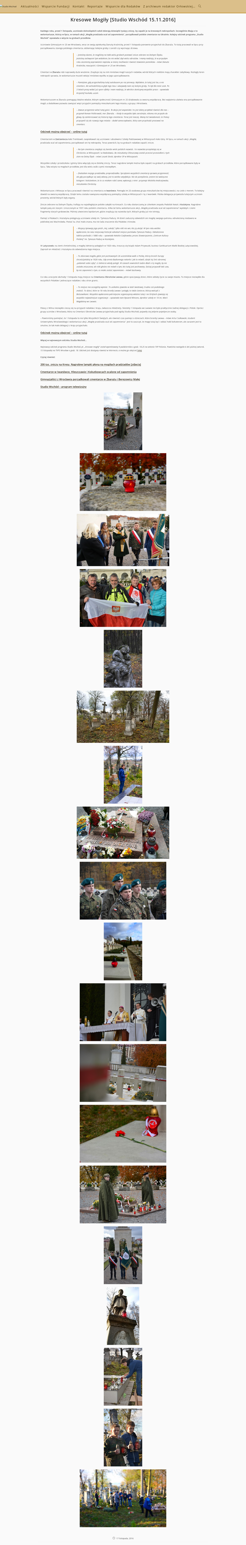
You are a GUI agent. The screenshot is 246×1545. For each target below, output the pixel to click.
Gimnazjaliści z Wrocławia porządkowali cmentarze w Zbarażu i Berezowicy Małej (90, 379)
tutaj (139, 350)
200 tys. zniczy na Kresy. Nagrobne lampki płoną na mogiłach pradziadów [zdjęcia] (90, 364)
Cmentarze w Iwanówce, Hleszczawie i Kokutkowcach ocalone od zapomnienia (88, 372)
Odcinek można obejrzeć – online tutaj (63, 131)
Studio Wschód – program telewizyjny (63, 386)
